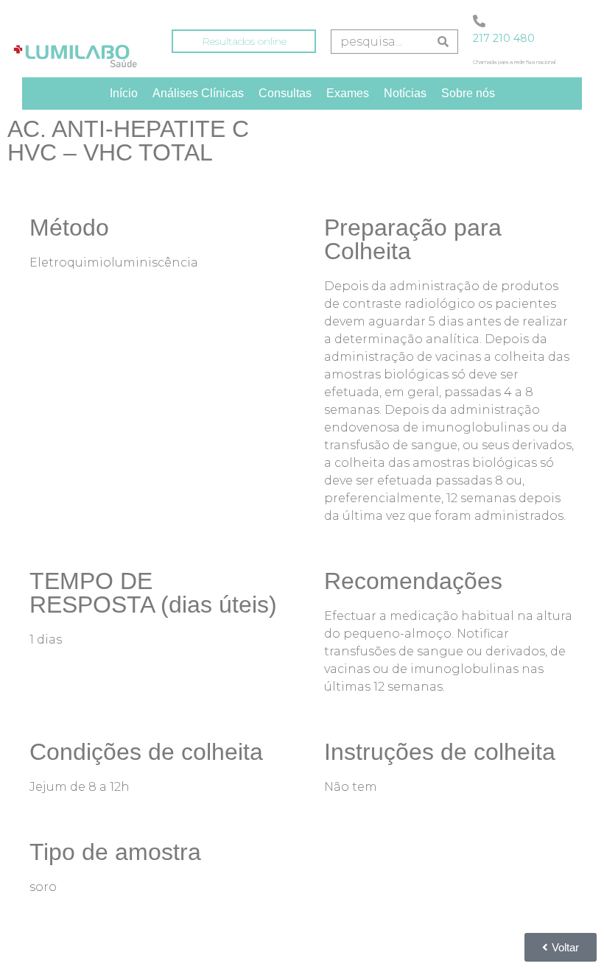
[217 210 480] (479, 21)
